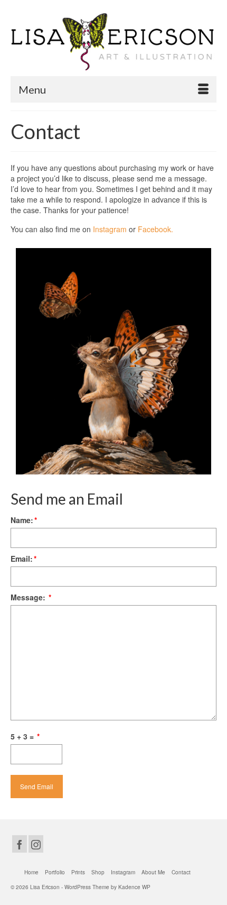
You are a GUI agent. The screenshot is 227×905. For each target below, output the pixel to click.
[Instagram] (36, 843)
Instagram (110, 229)
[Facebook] (19, 843)
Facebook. (155, 229)
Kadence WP (134, 887)
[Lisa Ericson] (113, 41)
